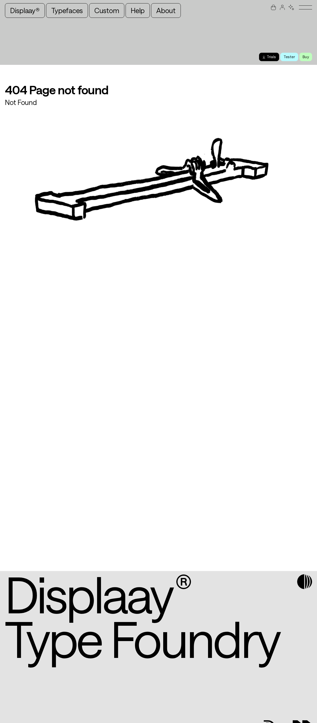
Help (138, 10)
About (166, 10)
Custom (106, 10)
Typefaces (66, 10)
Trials (271, 56)
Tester (289, 56)
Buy (306, 56)
